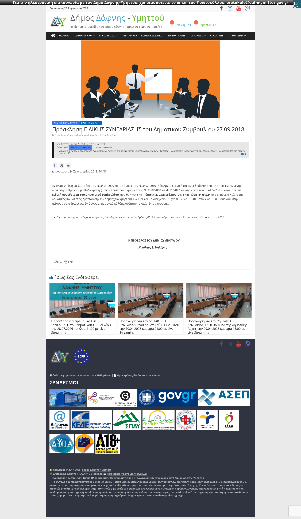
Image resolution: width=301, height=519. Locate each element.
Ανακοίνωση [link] (61, 135)
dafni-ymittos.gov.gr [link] (170, 495)
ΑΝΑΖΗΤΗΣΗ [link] (216, 35)
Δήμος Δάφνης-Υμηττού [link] (96, 469)
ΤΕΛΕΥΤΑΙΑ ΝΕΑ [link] (129, 35)
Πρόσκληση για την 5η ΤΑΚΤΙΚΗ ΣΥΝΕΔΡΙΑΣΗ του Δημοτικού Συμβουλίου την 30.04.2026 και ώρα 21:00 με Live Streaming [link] (149, 326)
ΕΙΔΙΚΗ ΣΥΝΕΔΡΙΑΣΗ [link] (90, 123)
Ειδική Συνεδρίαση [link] (97, 135)
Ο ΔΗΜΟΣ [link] (64, 35)
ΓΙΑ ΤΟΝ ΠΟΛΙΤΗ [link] (176, 35)
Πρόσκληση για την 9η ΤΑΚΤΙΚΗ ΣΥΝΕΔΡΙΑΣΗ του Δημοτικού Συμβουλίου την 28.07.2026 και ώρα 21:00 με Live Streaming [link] (81, 326)
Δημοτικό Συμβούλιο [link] (78, 135)
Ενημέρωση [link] (112, 135)
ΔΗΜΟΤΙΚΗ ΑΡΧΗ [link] (83, 35)
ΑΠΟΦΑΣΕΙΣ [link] (197, 35)
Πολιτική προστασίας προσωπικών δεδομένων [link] (81, 375)
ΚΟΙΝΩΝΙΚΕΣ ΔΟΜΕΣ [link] (151, 35)
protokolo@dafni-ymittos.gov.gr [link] (127, 473)
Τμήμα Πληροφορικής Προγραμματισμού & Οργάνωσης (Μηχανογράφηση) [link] (128, 478)
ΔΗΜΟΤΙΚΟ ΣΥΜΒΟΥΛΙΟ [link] (65, 123)
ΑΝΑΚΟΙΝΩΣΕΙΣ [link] (107, 35)
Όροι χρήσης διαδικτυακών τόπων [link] (138, 375)
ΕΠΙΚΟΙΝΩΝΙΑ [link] (236, 35)
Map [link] (243, 154)
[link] (297, 4)
